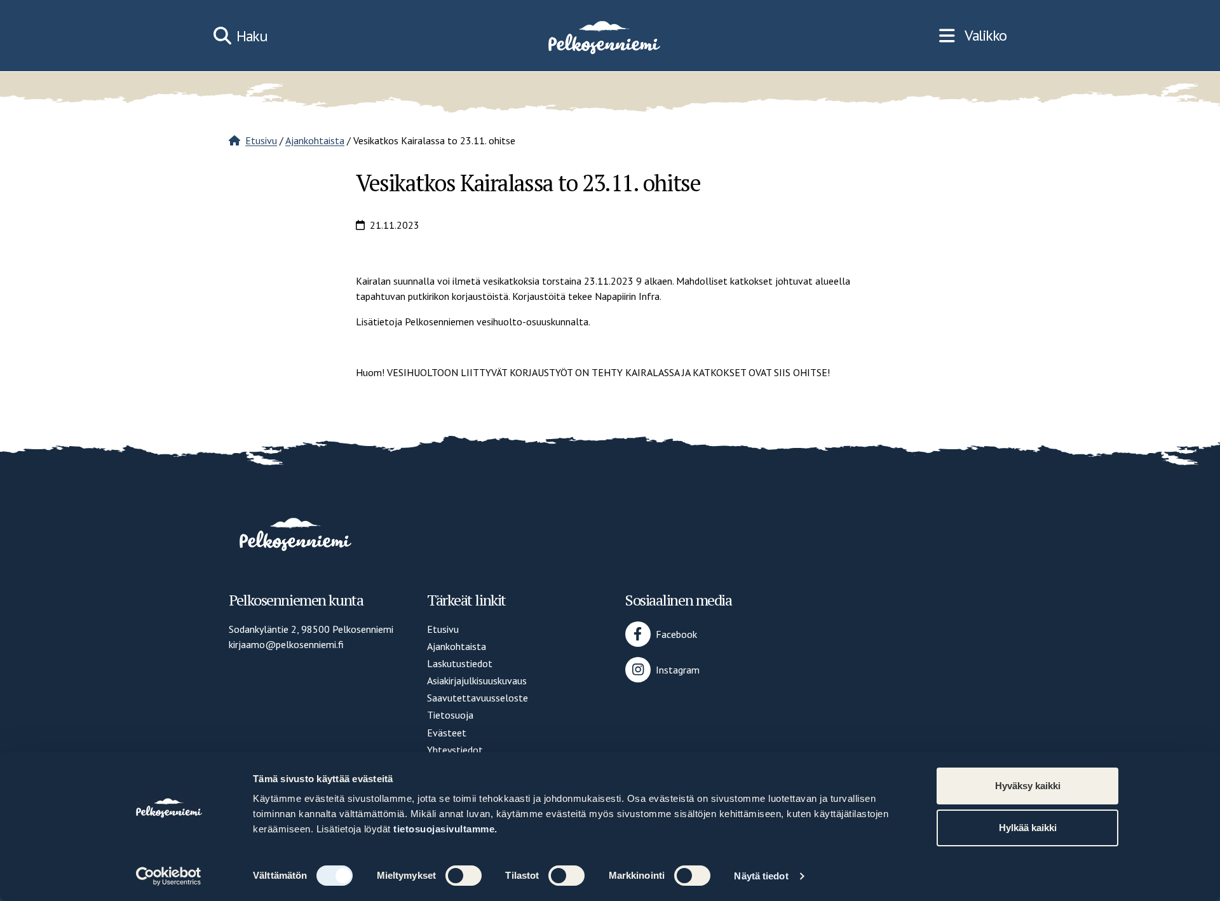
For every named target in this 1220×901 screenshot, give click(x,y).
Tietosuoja (450, 714)
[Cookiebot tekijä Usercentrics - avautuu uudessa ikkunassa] (168, 876)
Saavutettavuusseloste (477, 697)
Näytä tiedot (761, 876)
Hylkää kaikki (1028, 827)
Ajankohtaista (314, 140)
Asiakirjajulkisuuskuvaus (477, 680)
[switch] (463, 875)
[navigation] (972, 35)
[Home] (603, 35)
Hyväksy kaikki (1028, 785)
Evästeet (446, 732)
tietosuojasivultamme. (445, 828)
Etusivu (261, 140)
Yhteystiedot (455, 749)
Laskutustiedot (459, 663)
